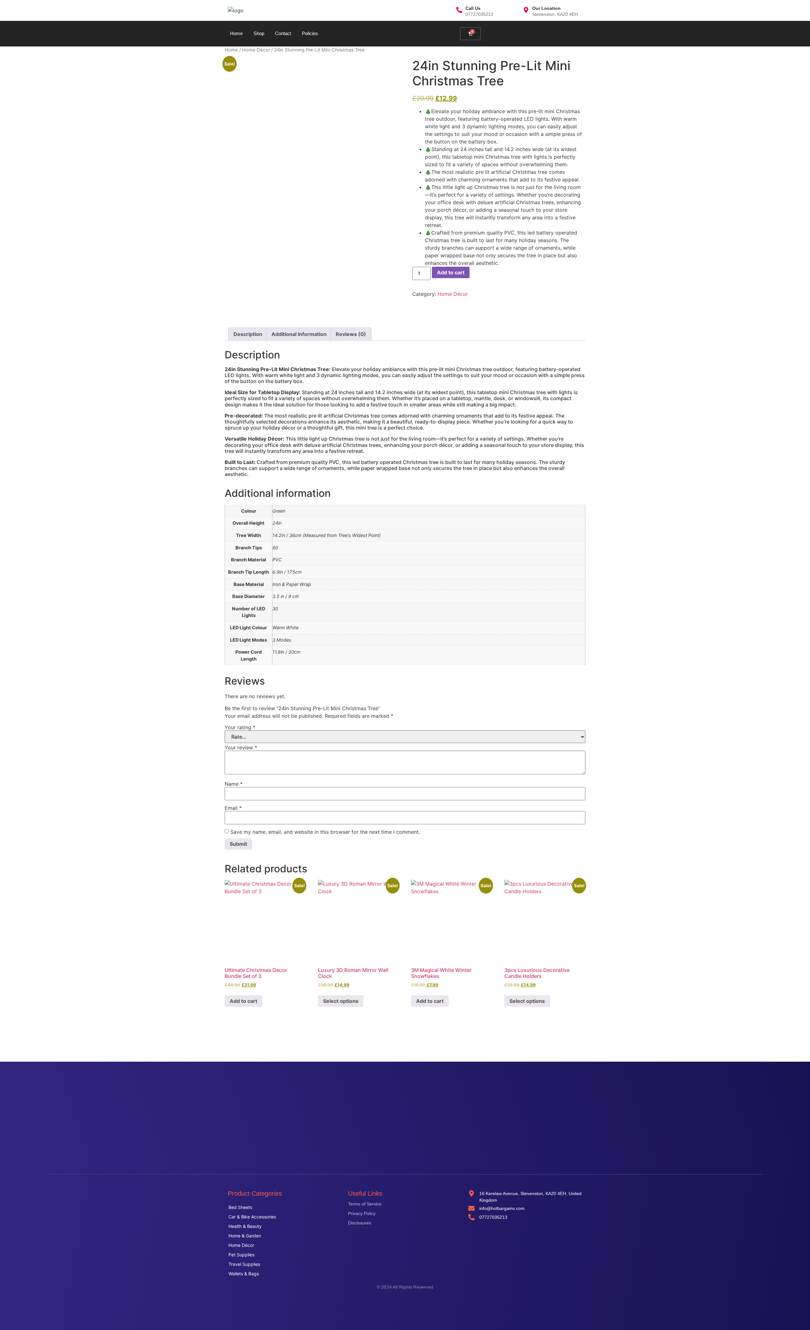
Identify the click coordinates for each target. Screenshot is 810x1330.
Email (233, 807)
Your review (241, 747)
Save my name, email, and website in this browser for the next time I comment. (325, 831)
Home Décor (256, 50)
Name (234, 783)
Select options (340, 1001)
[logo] (236, 10)
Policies (310, 33)
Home (236, 33)
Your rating (240, 727)
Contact (283, 33)
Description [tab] (248, 334)
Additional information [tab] (299, 334)
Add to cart (450, 272)
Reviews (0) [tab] (351, 334)
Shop (258, 33)
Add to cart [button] (243, 1001)
